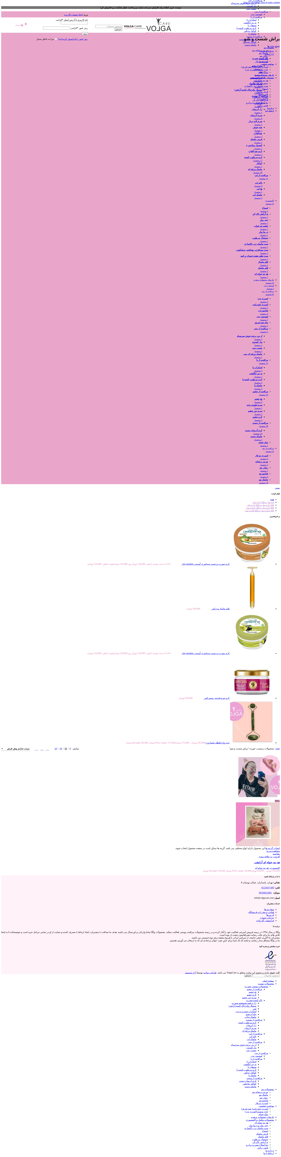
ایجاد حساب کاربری (73, 14)
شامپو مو (263, 58)
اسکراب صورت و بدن (245, 1011)
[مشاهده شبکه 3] (42, 748)
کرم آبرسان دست (247, 39)
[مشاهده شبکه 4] (36, 748)
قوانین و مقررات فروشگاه (261, 912)
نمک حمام (263, 72)
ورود (85, 33)
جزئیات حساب (267, 918)
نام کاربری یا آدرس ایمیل (72, 20)
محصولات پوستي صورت (256, 986)
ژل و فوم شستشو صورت (244, 1003)
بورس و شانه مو (260, 50)
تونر (254, 1008)
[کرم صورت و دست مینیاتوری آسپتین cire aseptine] (251, 564)
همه (272, 499)
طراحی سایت (209, 972)
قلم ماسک (263, 94)
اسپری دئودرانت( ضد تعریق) (254, 67)
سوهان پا (252, 25)
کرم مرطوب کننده (247, 1022)
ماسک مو (263, 53)
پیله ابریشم (251, 1014)
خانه (277, 748)
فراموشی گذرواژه (265, 920)
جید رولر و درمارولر (258, 83)
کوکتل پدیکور (250, 31)
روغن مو (264, 56)
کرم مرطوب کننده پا (246, 28)
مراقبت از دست (254, 36)
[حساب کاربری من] (59, 10)
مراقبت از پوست (254, 1020)
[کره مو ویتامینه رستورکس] (251, 698)
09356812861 (265, 892)
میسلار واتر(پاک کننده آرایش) (242, 1006)
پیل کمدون (251, 6)
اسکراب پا (251, 20)
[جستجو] (105, 22)
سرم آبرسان (250, 1028)
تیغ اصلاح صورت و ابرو (257, 102)
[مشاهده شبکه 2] (47, 748)
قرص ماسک (262, 91)
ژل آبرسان (251, 1025)
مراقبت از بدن (261, 11)
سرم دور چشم (249, 997)
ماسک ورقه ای (249, 1031)
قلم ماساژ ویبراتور (220, 608)
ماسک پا (252, 33)
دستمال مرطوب (260, 97)
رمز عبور (79, 28)
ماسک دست (250, 45)
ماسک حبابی (250, 1017)
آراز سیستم (190, 972)
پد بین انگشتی (249, 22)
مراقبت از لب (255, 1033)
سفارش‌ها (269, 909)
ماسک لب (251, 1039)
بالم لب (252, 1036)
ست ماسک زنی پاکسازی (256, 86)
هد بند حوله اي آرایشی (267, 862)
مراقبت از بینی (255, 1042)
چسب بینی (251, 8)
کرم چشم (251, 995)
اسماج (265, 89)
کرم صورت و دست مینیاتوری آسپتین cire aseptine (205, 564)
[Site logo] (158, 33)
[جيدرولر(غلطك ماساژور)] (251, 742)
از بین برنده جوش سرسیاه (243, 3)
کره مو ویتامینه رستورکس (216, 698)
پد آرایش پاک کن (260, 100)
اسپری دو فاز (261, 61)
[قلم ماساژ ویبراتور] (251, 608)
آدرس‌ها (270, 915)
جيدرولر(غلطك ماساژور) (217, 742)
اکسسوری (275, 868)
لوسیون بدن (256, 14)
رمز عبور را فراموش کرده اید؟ (73, 39)
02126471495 (267, 887)
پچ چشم (252, 992)
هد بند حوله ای (261, 80)
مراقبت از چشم (254, 989)
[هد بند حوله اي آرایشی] (258, 798)
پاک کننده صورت (254, 1000)
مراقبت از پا (256, 17)
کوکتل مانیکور (249, 42)
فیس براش (262, 105)
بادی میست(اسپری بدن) (256, 69)
